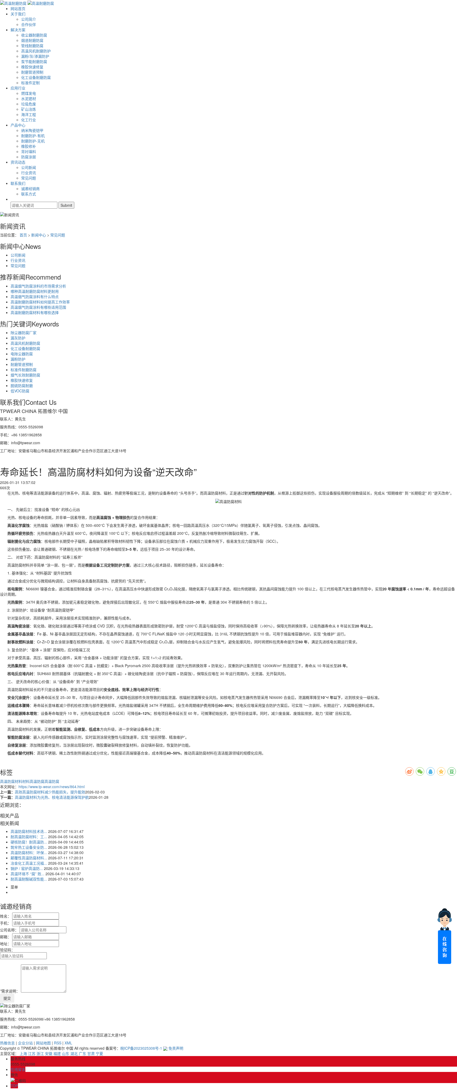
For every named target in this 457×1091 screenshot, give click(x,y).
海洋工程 (28, 114)
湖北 (74, 1053)
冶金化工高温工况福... (29, 863)
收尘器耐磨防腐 (34, 35)
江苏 (31, 1053)
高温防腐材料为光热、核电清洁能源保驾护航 (52, 797)
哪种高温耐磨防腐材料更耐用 (35, 291)
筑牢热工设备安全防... (29, 847)
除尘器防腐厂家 (23, 332)
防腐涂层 (28, 156)
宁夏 (99, 1053)
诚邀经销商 (30, 188)
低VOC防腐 (20, 390)
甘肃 (91, 1053)
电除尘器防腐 (22, 353)
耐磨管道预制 (32, 72)
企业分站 (25, 1042)
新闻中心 (38, 234)
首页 (23, 234)
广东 (82, 1053)
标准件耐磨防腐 (23, 369)
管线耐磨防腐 (32, 45)
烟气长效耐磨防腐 (25, 375)
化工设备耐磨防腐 (36, 77)
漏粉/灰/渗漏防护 (35, 56)
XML (68, 1042)
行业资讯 (28, 172)
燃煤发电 (28, 93)
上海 (23, 1053)
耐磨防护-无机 (33, 140)
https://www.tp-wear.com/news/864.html (52, 786)
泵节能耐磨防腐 (34, 61)
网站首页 (18, 8)
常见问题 (28, 178)
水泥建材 (28, 98)
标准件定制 (30, 82)
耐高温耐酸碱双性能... (29, 879)
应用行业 (18, 88)
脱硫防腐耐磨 (22, 385)
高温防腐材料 (11, 781)
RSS (57, 1042)
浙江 (40, 1053)
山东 (65, 1053)
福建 (57, 1053)
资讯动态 (18, 162)
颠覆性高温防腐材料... (29, 857)
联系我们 (18, 183)
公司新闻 (28, 167)
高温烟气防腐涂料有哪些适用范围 (38, 307)
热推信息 (7, 1042)
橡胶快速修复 (32, 66)
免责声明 (175, 1048)
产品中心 (18, 125)
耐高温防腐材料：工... (29, 836)
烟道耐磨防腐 (32, 40)
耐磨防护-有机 (33, 135)
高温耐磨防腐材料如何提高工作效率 (40, 301)
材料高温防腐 (33, 781)
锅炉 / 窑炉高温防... (27, 868)
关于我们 (18, 13)
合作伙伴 (28, 24)
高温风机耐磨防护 (36, 50)
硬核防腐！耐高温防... (29, 842)
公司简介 (28, 19)
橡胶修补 (28, 146)
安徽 (48, 1053)
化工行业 (28, 119)
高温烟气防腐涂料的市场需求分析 (38, 286)
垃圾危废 (28, 103)
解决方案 (18, 29)
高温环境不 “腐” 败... (27, 873)
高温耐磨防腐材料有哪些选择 (35, 312)
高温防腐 (51, 781)
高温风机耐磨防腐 (25, 343)
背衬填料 (28, 151)
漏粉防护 (18, 359)
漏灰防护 (18, 337)
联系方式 (28, 193)
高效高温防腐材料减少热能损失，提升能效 (50, 791)
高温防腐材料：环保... (29, 852)
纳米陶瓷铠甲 (32, 130)
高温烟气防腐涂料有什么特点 (35, 296)
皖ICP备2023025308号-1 (141, 1048)
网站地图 (43, 1042)
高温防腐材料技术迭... (29, 831)
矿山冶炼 (28, 109)
